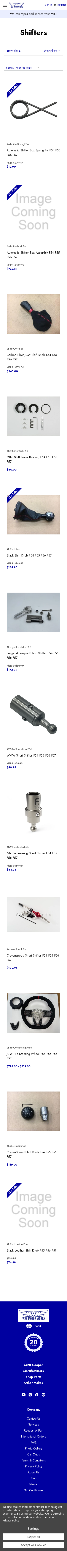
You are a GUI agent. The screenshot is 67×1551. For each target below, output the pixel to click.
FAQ (33, 1442)
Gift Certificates (33, 1490)
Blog (33, 1478)
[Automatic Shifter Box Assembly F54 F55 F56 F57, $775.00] (33, 211)
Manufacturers (33, 1371)
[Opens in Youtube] (23, 1395)
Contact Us (33, 1418)
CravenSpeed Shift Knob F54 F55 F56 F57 (32, 1154)
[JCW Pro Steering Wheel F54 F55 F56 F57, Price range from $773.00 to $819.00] (33, 1013)
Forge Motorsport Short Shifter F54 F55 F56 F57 (33, 655)
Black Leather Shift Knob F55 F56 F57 (31, 1250)
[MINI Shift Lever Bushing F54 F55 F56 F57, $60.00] (33, 416)
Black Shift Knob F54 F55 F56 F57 (29, 555)
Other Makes (33, 1383)
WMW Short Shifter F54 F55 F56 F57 (31, 755)
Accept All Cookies (33, 1545)
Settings (33, 1529)
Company (33, 1409)
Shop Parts (33, 1377)
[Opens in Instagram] (30, 1395)
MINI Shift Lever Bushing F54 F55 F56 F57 (32, 459)
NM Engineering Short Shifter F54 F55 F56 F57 (32, 855)
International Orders (33, 1436)
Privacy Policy (33, 1466)
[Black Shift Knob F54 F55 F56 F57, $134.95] (33, 514)
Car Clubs (33, 1454)
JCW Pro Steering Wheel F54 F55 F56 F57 (32, 1056)
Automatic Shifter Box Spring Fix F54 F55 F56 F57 (33, 152)
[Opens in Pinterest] (43, 1395)
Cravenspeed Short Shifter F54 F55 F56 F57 (33, 957)
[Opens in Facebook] (37, 1395)
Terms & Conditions (33, 1460)
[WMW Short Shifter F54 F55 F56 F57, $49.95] (33, 714)
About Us (33, 1472)
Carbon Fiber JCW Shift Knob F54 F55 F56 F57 (32, 357)
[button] (33, 51)
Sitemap (34, 1484)
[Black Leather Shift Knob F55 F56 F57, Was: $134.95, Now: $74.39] (33, 1209)
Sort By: (10, 68)
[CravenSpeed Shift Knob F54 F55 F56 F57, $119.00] (33, 1111)
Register (62, 4)
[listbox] (28, 67)
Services (33, 1424)
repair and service (32, 14)
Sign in (48, 4)
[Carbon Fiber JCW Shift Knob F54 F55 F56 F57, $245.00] (33, 314)
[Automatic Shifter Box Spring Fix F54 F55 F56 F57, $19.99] (33, 109)
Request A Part (33, 1430)
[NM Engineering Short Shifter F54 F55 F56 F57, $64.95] (33, 812)
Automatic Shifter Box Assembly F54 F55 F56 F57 (33, 254)
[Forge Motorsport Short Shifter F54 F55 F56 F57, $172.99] (33, 612)
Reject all (33, 1537)
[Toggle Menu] (5, 5)
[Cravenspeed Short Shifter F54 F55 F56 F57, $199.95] (33, 914)
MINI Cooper (33, 1365)
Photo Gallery (33, 1448)
